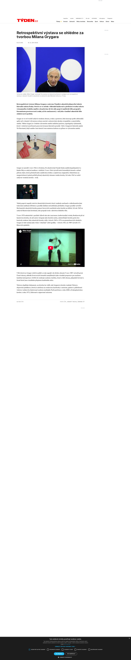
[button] (65, 646)
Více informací (67, 644)
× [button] (129, 638)
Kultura (102, 21)
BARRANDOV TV (79, 18)
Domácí (65, 21)
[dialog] (65, 648)
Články (58, 21)
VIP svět (87, 18)
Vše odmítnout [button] (71, 653)
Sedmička (65, 18)
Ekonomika (90, 21)
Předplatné (109, 18)
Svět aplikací (102, 18)
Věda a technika (80, 21)
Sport (96, 21)
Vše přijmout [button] (59, 653)
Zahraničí (72, 21)
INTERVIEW (94, 18)
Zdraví (107, 21)
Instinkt (71, 18)
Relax (112, 21)
